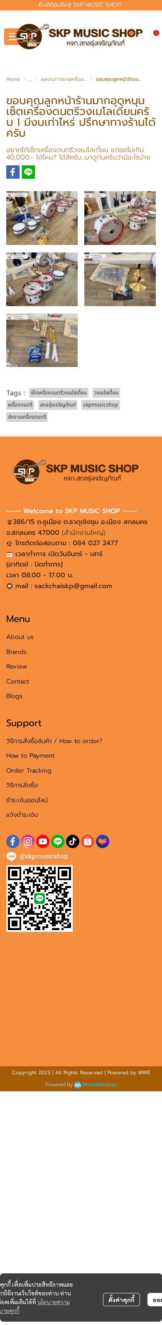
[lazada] (102, 841)
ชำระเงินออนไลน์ (27, 800)
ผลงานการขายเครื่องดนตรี (68, 79)
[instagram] (27, 841)
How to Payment (30, 755)
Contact (17, 681)
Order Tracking (29, 770)
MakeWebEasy (100, 1084)
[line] (57, 841)
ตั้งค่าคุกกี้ (121, 1299)
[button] (141, 36)
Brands (16, 651)
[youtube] (42, 841)
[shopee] (87, 841)
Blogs (14, 696)
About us (20, 636)
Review (16, 666)
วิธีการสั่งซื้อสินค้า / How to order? (54, 741)
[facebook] (13, 841)
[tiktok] (72, 841)
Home (13, 79)
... (30, 79)
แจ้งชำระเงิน (22, 814)
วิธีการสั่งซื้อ (22, 785)
